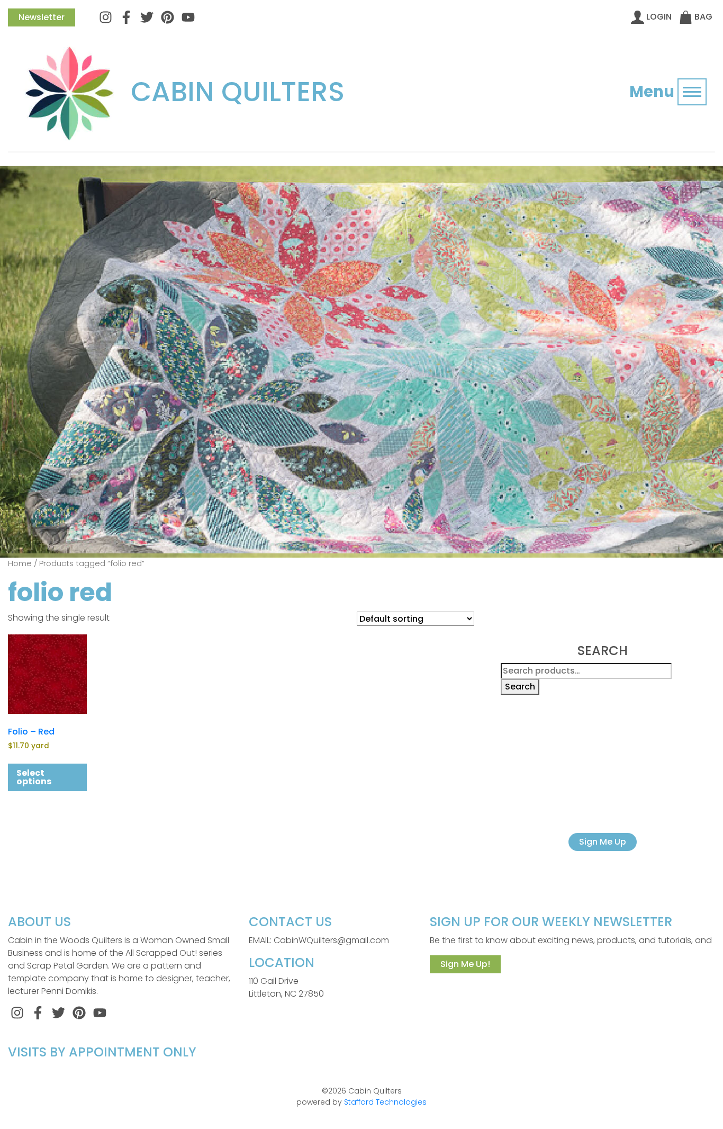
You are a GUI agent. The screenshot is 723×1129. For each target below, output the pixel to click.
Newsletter (42, 17)
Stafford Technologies (385, 1102)
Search (520, 686)
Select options (33, 777)
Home (20, 563)
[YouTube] (188, 16)
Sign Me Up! (465, 964)
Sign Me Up (602, 842)
